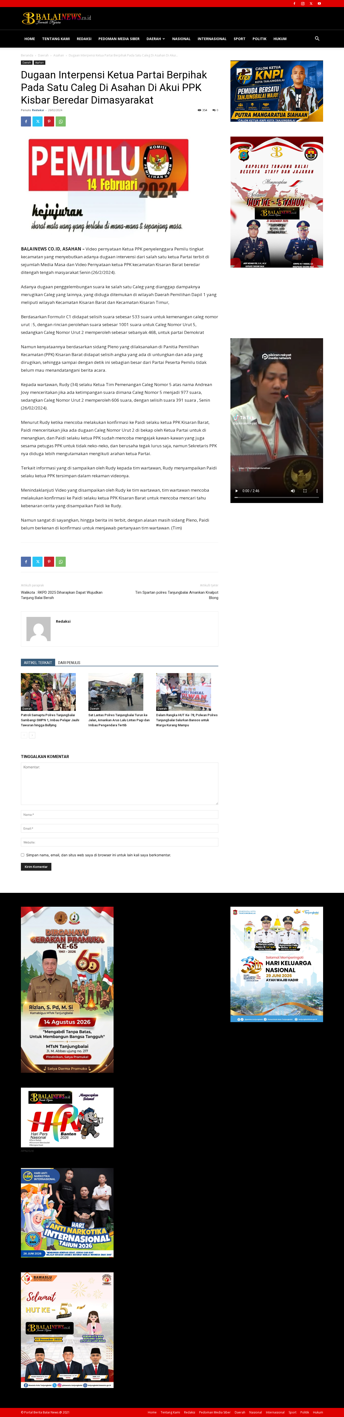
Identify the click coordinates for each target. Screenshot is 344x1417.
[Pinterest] (49, 121)
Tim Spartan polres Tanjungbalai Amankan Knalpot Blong (176, 595)
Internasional (212, 38)
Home (29, 38)
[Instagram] (302, 3)
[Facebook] (294, 3)
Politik (259, 38)
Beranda (27, 55)
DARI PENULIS (69, 663)
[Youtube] (319, 3)
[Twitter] (311, 3)
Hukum (280, 38)
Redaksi (84, 38)
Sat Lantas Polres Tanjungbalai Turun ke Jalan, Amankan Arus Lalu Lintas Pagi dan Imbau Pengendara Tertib (119, 720)
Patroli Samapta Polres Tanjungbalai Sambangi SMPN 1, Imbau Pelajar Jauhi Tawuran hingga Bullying (50, 720)
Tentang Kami (56, 38)
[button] (317, 39)
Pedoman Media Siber (119, 38)
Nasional (181, 38)
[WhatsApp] (61, 121)
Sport (240, 38)
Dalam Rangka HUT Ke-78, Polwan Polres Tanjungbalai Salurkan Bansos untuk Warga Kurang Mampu (187, 720)
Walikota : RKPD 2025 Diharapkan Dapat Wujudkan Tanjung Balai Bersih (61, 595)
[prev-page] (24, 735)
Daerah (154, 38)
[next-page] (32, 735)
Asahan (58, 55)
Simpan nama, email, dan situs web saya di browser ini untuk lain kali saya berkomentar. (98, 855)
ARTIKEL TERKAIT (38, 663)
